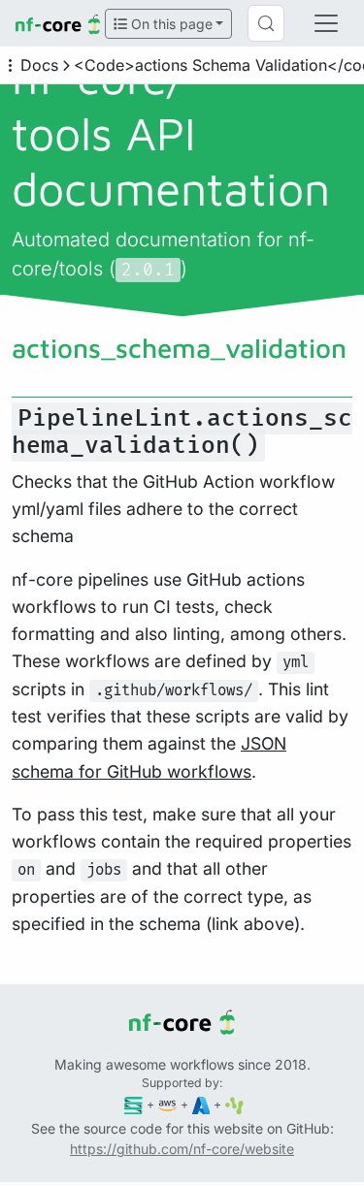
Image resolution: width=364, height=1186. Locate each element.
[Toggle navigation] (326, 23)
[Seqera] (133, 1104)
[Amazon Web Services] (167, 1104)
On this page (170, 24)
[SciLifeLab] (234, 1104)
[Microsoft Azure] (201, 1104)
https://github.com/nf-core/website (182, 1148)
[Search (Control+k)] (266, 23)
